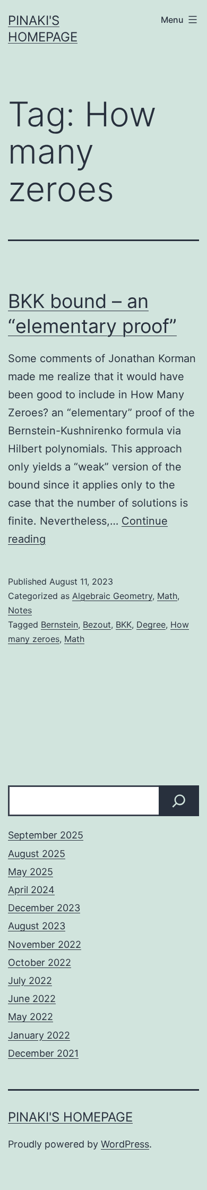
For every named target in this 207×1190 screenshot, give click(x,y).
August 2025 (36, 853)
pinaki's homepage (70, 1117)
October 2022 (39, 962)
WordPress (125, 1144)
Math (167, 595)
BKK (124, 624)
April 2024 (31, 889)
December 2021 (43, 1053)
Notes (20, 610)
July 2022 (30, 980)
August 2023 (36, 925)
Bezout (97, 624)
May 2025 (30, 871)
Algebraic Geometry (112, 595)
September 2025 (45, 835)
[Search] (179, 800)
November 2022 (44, 944)
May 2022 (30, 1016)
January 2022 (39, 1035)
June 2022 (32, 998)
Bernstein (59, 624)
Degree (151, 624)
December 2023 (44, 907)
